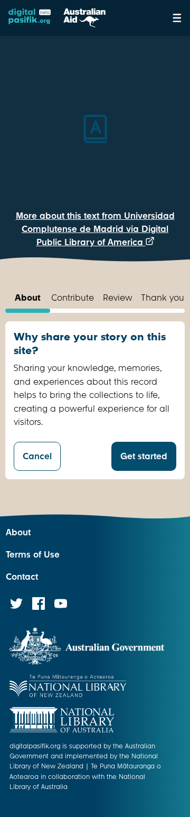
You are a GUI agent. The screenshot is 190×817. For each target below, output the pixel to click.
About (18, 532)
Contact (22, 576)
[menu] (177, 18)
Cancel (37, 456)
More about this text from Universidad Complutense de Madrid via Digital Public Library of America (95, 229)
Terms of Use (33, 554)
